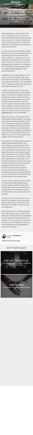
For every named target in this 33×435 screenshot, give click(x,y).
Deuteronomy (7, 113)
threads (15, 2)
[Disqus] (16, 321)
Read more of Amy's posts (11, 241)
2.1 (21, 2)
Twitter (9, 237)
